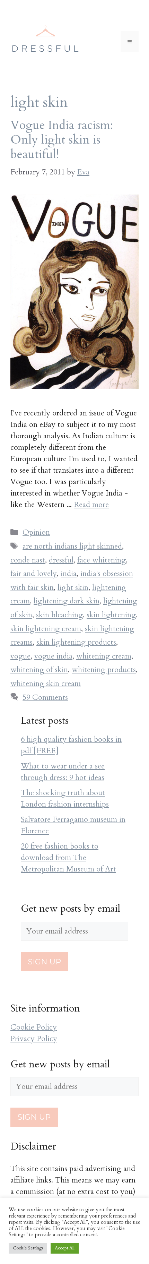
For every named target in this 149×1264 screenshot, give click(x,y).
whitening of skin (39, 669)
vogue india (53, 656)
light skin (73, 587)
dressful (61, 560)
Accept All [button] (64, 1248)
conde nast (27, 560)
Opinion (36, 532)
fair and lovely (33, 573)
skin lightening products (76, 642)
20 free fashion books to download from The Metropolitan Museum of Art (68, 857)
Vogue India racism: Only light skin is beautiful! (61, 140)
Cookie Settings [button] (28, 1248)
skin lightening (111, 615)
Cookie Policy (33, 1027)
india (69, 573)
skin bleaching (59, 615)
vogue (20, 656)
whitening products (104, 669)
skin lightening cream (45, 629)
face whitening (101, 560)
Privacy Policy (33, 1038)
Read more (91, 504)
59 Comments (45, 697)
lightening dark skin (66, 601)
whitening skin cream (45, 683)
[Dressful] (45, 41)
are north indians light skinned (72, 546)
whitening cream (103, 656)
